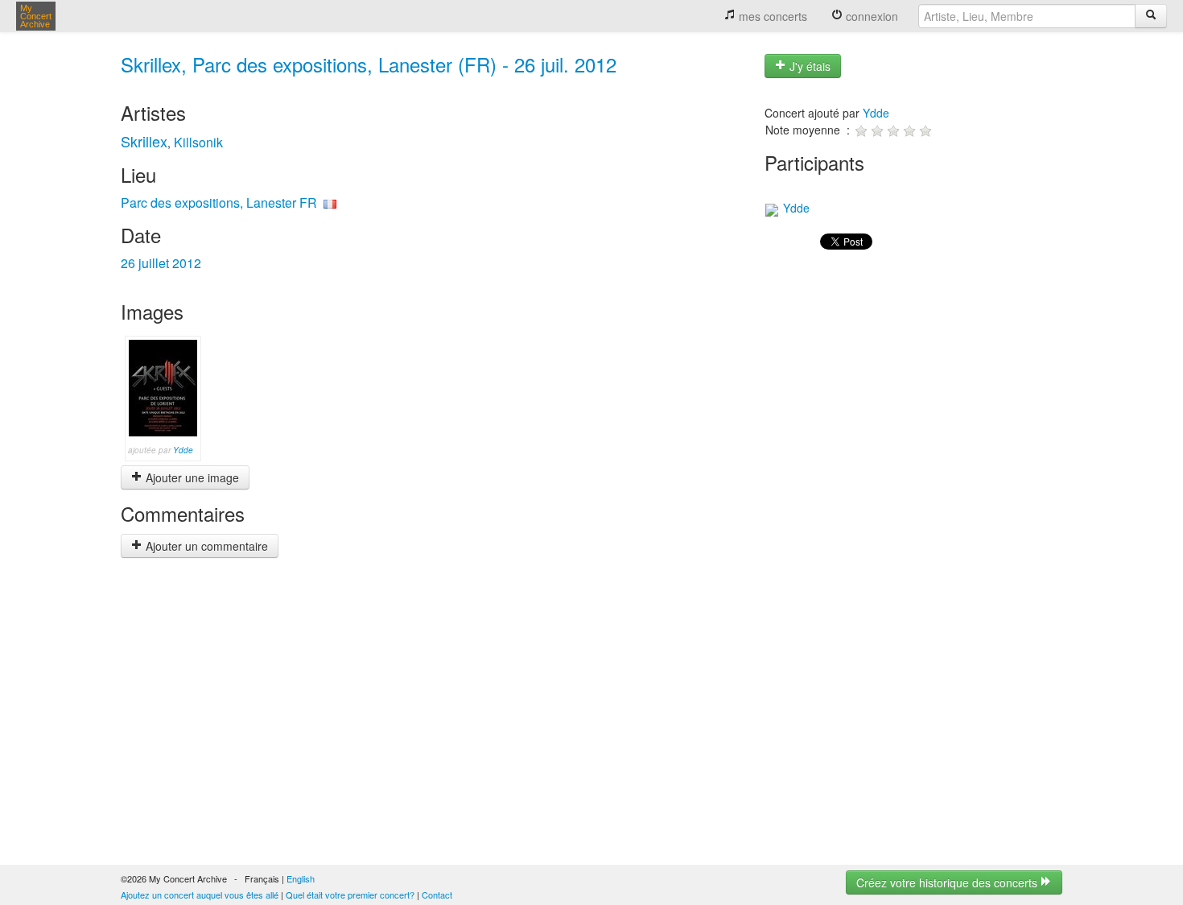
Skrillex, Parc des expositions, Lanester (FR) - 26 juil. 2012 (368, 64)
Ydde (183, 450)
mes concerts (771, 16)
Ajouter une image (190, 477)
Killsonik (198, 142)
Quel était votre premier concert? (350, 894)
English (300, 878)
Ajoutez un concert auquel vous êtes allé (199, 894)
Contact (437, 894)
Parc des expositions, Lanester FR (219, 202)
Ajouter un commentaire (205, 546)
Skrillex (144, 140)
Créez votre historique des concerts (948, 882)
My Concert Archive (36, 16)
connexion (870, 16)
